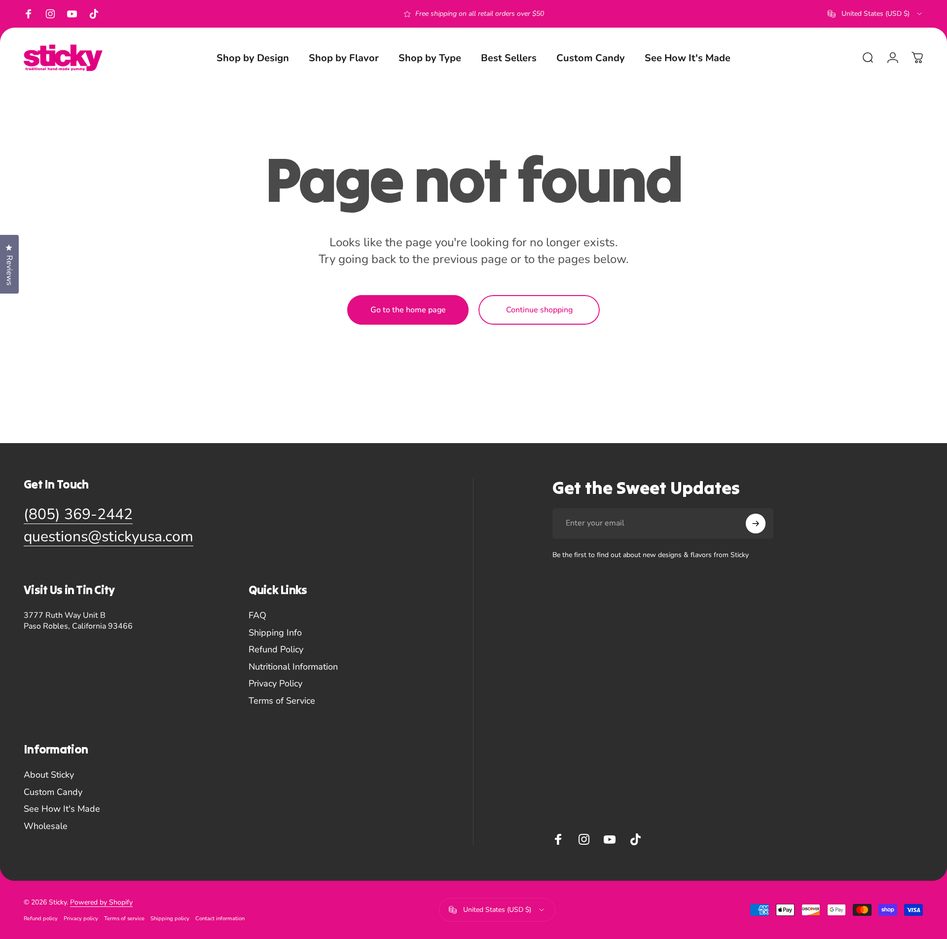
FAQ (257, 615)
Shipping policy (169, 918)
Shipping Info (275, 633)
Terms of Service (282, 701)
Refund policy (41, 918)
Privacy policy (81, 918)
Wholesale (46, 826)
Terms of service (124, 918)
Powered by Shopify (101, 902)
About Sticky (49, 775)
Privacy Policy (275, 683)
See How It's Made (62, 809)
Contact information (220, 918)
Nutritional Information (293, 667)
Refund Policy (276, 649)
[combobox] (875, 14)
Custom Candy (53, 792)
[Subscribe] (755, 523)
